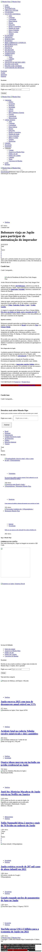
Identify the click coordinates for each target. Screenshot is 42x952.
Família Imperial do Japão (13, 437)
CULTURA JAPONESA (13, 14)
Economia (12, 103)
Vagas (10, 57)
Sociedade (12, 107)
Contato (11, 150)
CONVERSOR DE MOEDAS (14, 68)
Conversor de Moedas (15, 161)
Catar (27, 305)
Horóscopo (12, 141)
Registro (7, 7)
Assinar (4, 93)
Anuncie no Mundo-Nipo (16, 152)
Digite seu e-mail (6, 89)
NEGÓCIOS (9, 46)
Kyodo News (26, 382)
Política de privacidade (20, 950)
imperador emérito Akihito (25, 364)
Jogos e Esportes (14, 30)
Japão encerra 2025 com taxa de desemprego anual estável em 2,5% (18, 703)
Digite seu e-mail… (7, 418)
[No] (28, 950)
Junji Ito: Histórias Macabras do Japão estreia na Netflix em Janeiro (20, 793)
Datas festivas (13, 21)
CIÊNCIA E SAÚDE (11, 10)
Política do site (13, 154)
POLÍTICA (8, 48)
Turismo (11, 34)
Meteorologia (13, 118)
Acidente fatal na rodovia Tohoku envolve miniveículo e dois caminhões (19, 732)
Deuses (11, 23)
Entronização (9, 435)
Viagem (7, 444)
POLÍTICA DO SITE (11, 64)
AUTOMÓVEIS (10, 8)
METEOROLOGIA (11, 44)
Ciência (11, 109)
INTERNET (9, 41)
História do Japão (14, 28)
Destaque (7, 433)
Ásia (36, 325)
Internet (11, 111)
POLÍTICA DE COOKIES (13, 66)
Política (11, 102)
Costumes (12, 17)
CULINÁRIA (9, 12)
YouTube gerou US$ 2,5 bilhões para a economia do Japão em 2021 (20, 930)
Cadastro (11, 59)
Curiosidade (12, 19)
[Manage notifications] (5, 946)
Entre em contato (10, 649)
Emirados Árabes (19, 305)
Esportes (11, 114)
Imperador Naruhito (18, 289)
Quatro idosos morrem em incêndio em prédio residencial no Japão (20, 763)
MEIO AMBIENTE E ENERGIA (15, 42)
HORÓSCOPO (9, 39)
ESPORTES (8, 37)
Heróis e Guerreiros (15, 26)
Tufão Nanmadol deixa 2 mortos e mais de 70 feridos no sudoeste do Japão (20, 824)
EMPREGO (8, 55)
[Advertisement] (21, 196)
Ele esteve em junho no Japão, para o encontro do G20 (19, 312)
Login (6, 5)
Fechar (10, 950)
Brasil (24, 325)
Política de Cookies (15, 155)
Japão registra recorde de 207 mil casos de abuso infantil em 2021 (20, 867)
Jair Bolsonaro (20, 286)
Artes (10, 16)
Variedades (12, 473)
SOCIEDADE (9, 50)
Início (2, 172)
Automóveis (12, 116)
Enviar (3, 673)
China (10, 305)
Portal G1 (17, 382)
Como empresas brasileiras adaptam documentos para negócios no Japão (22, 503)
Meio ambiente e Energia (16, 112)
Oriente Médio (5, 327)
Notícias (6, 172)
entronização (22, 356)
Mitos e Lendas (13, 32)
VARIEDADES (10, 53)
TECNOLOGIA (10, 51)
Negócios (11, 105)
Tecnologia (12, 526)
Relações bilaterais (10, 442)
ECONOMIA (9, 35)
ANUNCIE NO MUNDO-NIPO (15, 62)
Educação (12, 25)
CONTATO (8, 60)
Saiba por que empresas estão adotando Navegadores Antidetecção (20, 529)
